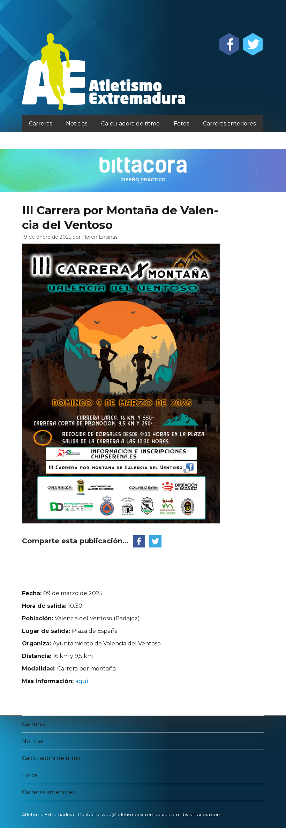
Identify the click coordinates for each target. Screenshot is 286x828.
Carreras (40, 123)
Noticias (76, 123)
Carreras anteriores (229, 123)
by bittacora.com (202, 814)
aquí (81, 681)
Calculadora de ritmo (130, 123)
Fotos (181, 123)
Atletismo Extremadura (48, 814)
